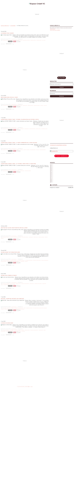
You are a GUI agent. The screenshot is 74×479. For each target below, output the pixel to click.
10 (28, 386)
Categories (12, 25)
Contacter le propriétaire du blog (58, 145)
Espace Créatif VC (5, 25)
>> (31, 386)
